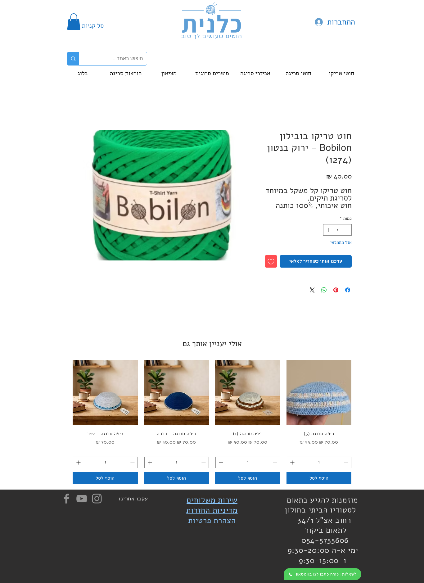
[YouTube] (81, 498)
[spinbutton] (337, 229)
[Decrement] (347, 229)
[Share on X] (312, 290)
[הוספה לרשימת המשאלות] (271, 261)
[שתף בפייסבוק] (347, 290)
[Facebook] (66, 498)
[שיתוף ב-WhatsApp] (324, 290)
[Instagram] (96, 498)
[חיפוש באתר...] (73, 58)
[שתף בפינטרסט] (336, 290)
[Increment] (328, 229)
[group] (212, 422)
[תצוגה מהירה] (319, 392)
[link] (74, 21)
